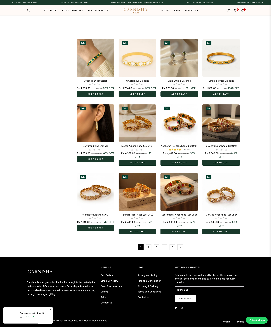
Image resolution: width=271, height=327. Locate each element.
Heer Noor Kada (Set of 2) (95, 214)
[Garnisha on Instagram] (183, 308)
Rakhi (104, 297)
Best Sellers (107, 275)
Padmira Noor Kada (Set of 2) (137, 214)
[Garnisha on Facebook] (176, 308)
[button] (29, 10)
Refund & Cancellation (149, 280)
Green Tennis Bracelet (95, 80)
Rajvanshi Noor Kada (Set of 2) (221, 145)
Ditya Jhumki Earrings (179, 80)
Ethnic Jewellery (109, 280)
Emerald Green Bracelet (221, 80)
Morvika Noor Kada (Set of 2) (221, 214)
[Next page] (180, 247)
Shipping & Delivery (148, 286)
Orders (226, 321)
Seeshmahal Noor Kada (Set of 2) (179, 214)
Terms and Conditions (149, 291)
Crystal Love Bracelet (137, 80)
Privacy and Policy (147, 275)
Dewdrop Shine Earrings (95, 145)
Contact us (106, 302)
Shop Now (24, 2)
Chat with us (258, 320)
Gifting (104, 291)
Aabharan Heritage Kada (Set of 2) (179, 145)
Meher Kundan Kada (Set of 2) (137, 145)
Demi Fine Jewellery (111, 286)
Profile (240, 321)
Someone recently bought (32, 313)
